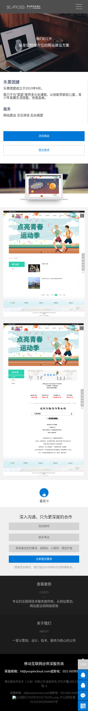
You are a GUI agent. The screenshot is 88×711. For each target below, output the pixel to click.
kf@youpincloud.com (35, 671)
